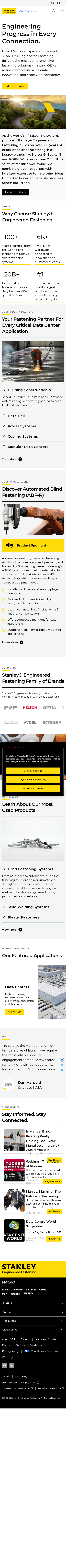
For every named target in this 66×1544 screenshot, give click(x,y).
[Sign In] (53, 11)
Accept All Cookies (33, 788)
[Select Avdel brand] (30, 722)
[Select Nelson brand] (30, 707)
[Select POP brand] (11, 707)
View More (9, 459)
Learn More (10, 642)
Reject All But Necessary (33, 779)
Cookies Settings (33, 771)
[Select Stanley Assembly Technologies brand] (11, 722)
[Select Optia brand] (49, 707)
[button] (52, 3)
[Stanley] (9, 11)
